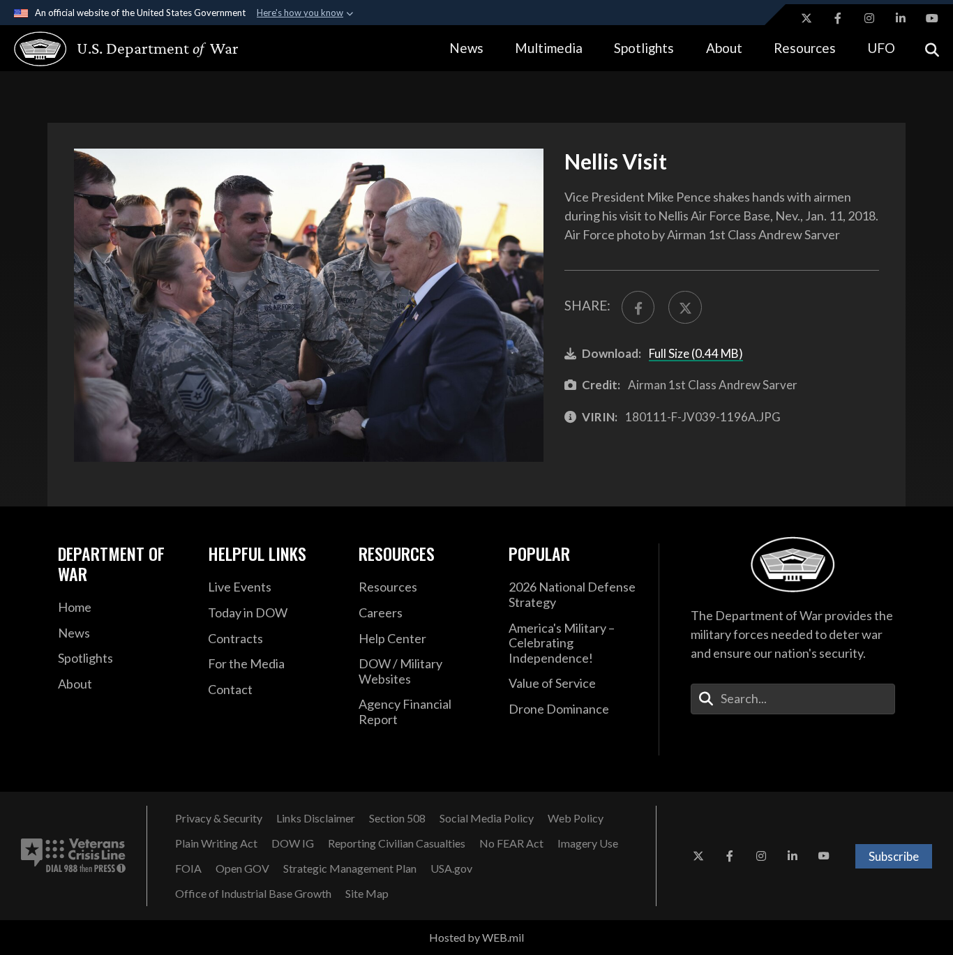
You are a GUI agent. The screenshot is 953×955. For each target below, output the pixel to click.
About (724, 48)
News (466, 48)
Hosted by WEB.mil (476, 937)
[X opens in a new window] (806, 18)
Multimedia (549, 48)
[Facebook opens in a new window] (837, 18)
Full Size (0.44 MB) (696, 353)
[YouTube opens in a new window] (932, 18)
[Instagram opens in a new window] (869, 18)
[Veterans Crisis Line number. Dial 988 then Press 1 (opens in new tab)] (73, 856)
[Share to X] (684, 307)
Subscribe (894, 856)
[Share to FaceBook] (638, 307)
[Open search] (932, 48)
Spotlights (644, 48)
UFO (881, 48)
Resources (805, 48)
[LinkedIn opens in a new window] (900, 18)
